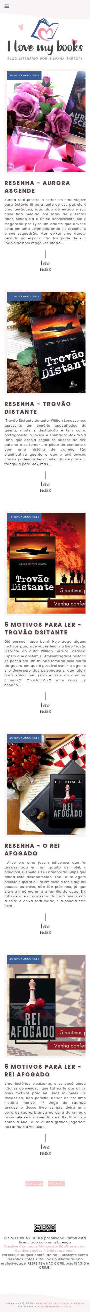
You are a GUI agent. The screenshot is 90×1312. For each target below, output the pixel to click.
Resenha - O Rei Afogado (32, 849)
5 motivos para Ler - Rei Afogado (43, 1070)
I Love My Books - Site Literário (59, 1303)
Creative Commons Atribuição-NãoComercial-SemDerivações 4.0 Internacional (45, 1248)
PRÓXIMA (56, 1184)
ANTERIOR (34, 1184)
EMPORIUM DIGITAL (58, 1306)
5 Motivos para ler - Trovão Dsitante (43, 628)
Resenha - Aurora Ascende (37, 187)
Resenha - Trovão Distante (37, 408)
